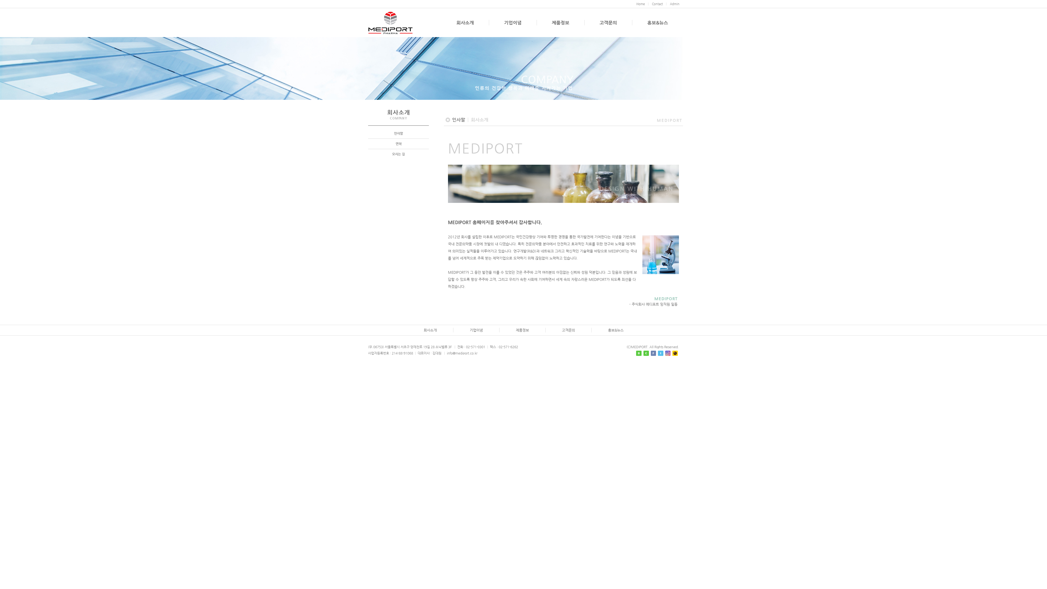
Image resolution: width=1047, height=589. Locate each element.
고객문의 (608, 22)
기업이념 (513, 22)
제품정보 (560, 22)
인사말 (398, 133)
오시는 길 (398, 154)
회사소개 (465, 22)
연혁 (399, 144)
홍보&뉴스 (657, 22)
